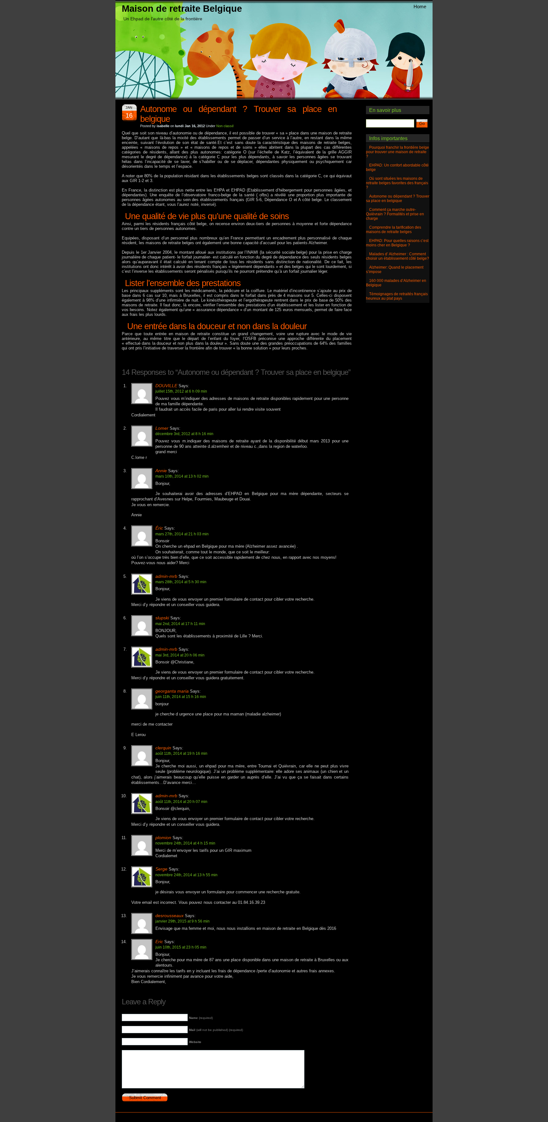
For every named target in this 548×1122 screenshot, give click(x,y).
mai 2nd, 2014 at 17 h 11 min (180, 624)
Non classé (225, 126)
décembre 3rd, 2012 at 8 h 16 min (184, 434)
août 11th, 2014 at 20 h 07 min (181, 801)
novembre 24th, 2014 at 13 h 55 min (186, 875)
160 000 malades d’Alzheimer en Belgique (396, 282)
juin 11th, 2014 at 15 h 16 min (180, 697)
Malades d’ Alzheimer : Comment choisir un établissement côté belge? (397, 256)
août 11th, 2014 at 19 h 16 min (181, 753)
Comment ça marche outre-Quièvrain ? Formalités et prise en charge (395, 214)
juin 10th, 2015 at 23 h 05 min (180, 947)
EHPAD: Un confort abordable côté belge (397, 167)
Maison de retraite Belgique (182, 8)
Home (420, 6)
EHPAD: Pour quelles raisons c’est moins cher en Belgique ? (397, 242)
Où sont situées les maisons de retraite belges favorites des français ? (397, 183)
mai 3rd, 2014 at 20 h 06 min (180, 655)
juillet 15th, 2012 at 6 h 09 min (181, 391)
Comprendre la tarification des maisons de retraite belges (393, 229)
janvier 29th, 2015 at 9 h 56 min (182, 921)
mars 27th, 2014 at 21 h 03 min (182, 534)
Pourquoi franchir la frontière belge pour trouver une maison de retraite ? (397, 152)
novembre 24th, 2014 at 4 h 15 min (185, 843)
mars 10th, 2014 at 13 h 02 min (182, 476)
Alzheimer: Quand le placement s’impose (394, 269)
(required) (201, 1018)
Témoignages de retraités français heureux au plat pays (397, 296)
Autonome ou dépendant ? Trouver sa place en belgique (397, 198)
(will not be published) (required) (216, 1030)
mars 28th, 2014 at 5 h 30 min (180, 582)
